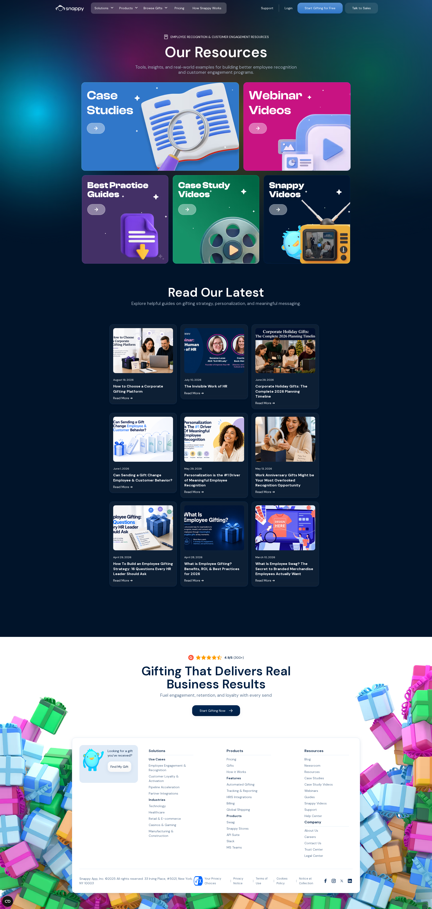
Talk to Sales (361, 8)
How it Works (236, 772)
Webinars (311, 791)
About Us (311, 830)
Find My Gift (119, 767)
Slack (230, 841)
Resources (312, 772)
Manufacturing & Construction (161, 833)
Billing (231, 803)
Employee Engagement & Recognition (167, 767)
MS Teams (234, 847)
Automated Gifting (240, 784)
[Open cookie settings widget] (7, 901)
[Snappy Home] (70, 8)
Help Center (313, 816)
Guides (309, 797)
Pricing (179, 8)
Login (288, 8)
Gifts (230, 765)
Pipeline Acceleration (164, 787)
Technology (157, 806)
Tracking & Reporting (242, 791)
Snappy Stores (238, 828)
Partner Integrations (163, 793)
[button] (105, 8)
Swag (231, 822)
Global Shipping (238, 810)
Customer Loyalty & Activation (164, 778)
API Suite (233, 835)
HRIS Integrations (239, 797)
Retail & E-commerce (165, 819)
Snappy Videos (315, 803)
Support (267, 8)
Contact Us (312, 843)
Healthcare (157, 812)
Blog (307, 759)
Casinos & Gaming (162, 825)
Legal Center (313, 856)
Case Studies (314, 778)
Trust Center (313, 849)
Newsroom (312, 765)
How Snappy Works (207, 8)
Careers (310, 837)
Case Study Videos (318, 784)
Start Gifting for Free (320, 8)
